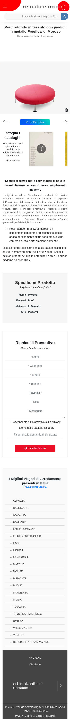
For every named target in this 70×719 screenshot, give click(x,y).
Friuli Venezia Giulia (26, 536)
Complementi (46, 36)
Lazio (16, 543)
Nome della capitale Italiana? (36, 427)
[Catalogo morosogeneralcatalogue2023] (41, 149)
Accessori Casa (31, 36)
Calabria (19, 514)
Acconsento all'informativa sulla (36, 422)
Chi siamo (35, 664)
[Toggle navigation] (4, 6)
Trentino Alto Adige (27, 613)
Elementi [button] (21, 300)
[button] (35, 111)
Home (20, 36)
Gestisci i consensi (45, 716)
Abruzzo (18, 500)
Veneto (18, 635)
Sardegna (20, 592)
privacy (56, 422)
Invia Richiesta (36, 448)
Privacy (19, 716)
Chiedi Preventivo (35, 122)
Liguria (17, 550)
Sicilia (17, 599)
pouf (31, 300)
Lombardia (20, 557)
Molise (17, 571)
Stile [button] (23, 312)
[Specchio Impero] (61, 122)
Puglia (17, 585)
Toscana (18, 606)
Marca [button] (22, 294)
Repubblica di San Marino (30, 642)
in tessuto (34, 306)
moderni (33, 312)
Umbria (17, 620)
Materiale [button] (21, 306)
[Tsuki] (9, 122)
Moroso (32, 294)
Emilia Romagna (23, 528)
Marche (18, 564)
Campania (19, 521)
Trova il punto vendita (35, 486)
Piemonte (19, 578)
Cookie (28, 716)
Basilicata (19, 507)
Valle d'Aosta (22, 627)
